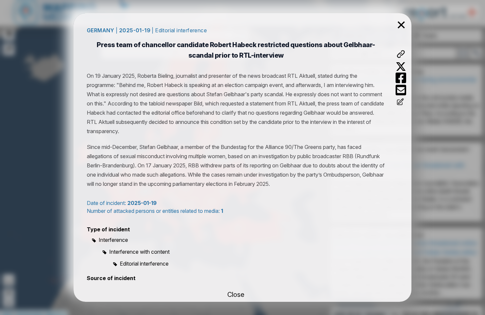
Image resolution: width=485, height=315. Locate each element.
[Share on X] (401, 66)
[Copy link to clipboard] (401, 54)
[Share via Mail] (401, 90)
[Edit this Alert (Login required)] (401, 102)
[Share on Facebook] (401, 78)
